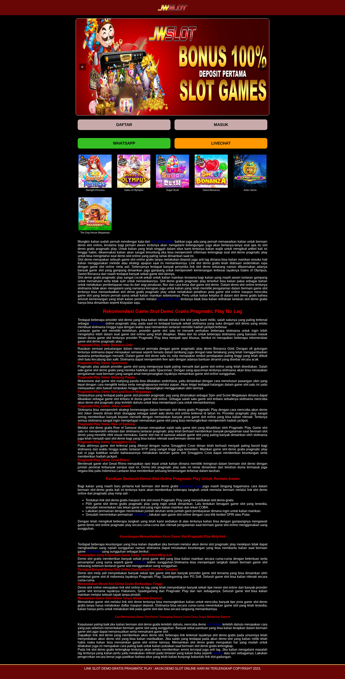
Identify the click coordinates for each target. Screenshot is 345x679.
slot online (93, 551)
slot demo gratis (162, 241)
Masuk (221, 124)
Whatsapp (124, 143)
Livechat (221, 143)
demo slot (97, 323)
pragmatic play (190, 486)
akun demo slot (168, 299)
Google (217, 653)
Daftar (124, 124)
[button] (82, 67)
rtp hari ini (141, 514)
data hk (140, 562)
